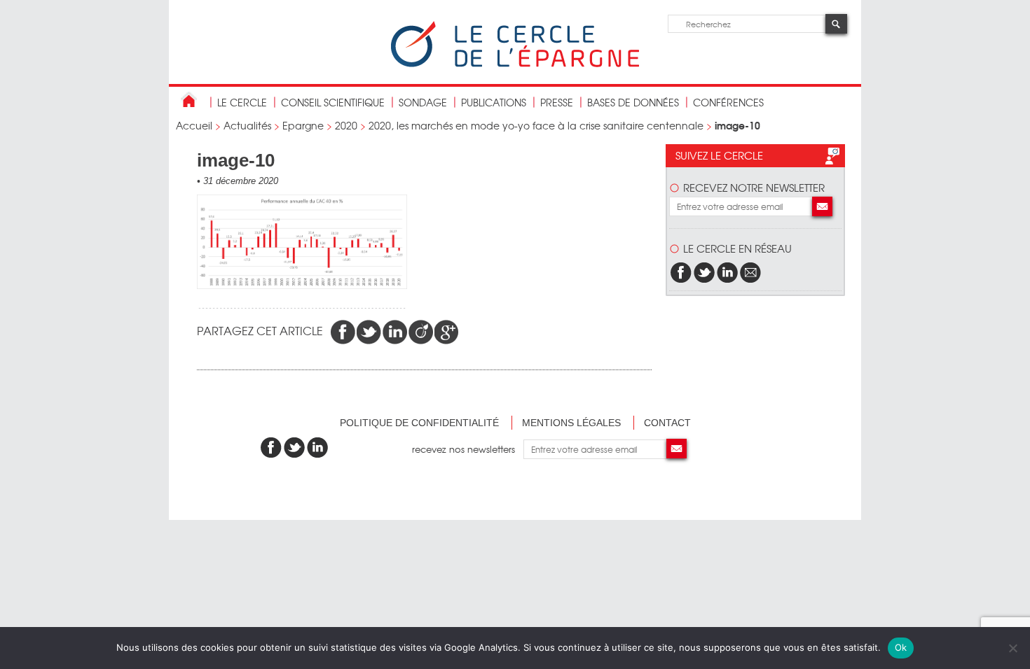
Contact (667, 422)
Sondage (423, 102)
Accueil (194, 125)
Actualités (247, 125)
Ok (901, 647)
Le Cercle (242, 102)
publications (493, 102)
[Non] (1012, 648)
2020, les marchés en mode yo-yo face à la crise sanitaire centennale (536, 125)
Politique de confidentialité (419, 422)
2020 (346, 125)
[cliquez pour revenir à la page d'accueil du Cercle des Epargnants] (515, 64)
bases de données (633, 102)
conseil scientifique (333, 102)
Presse (556, 102)
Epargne (303, 125)
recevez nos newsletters (467, 449)
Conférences (728, 102)
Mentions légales (571, 422)
